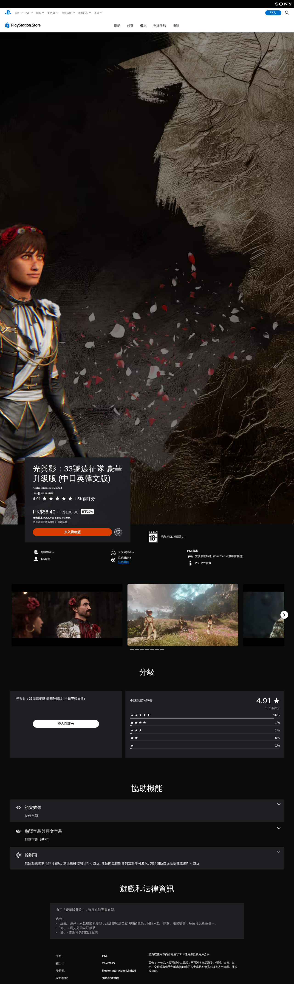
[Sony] (283, 7)
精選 (130, 26)
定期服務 (159, 26)
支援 (96, 12)
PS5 (27, 12)
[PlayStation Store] (24, 25)
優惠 (143, 26)
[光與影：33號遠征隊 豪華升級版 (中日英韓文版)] (67, 615)
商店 (16, 12)
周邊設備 (67, 12)
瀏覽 (176, 26)
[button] (123, 562)
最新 (117, 26)
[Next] (284, 615)
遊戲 (38, 12)
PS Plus (51, 12)
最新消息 (83, 12)
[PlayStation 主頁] (8, 12)
